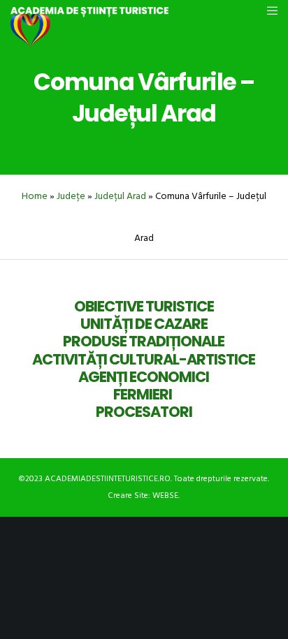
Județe (71, 196)
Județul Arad (120, 196)
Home (35, 196)
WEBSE (165, 495)
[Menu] (268, 10)
